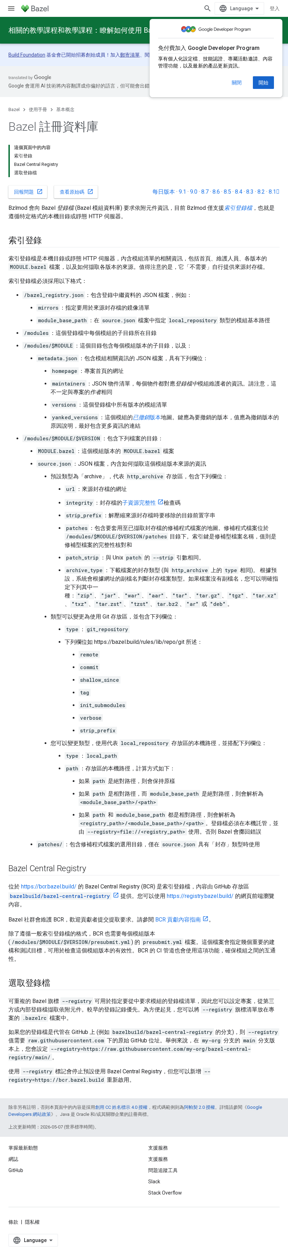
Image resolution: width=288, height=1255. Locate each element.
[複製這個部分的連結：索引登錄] (49, 241)
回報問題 (28, 191)
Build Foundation (26, 55)
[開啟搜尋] (207, 8)
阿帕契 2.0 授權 (199, 1107)
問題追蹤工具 (163, 1170)
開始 (263, 82)
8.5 (227, 191)
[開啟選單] (11, 8)
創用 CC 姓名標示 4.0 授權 (121, 1107)
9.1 (182, 191)
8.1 (274, 191)
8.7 (205, 191)
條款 (13, 1222)
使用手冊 (38, 109)
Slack (154, 1181)
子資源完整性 (139, 502)
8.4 (238, 191)
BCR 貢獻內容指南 (178, 919)
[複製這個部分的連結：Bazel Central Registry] (93, 869)
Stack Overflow (165, 1193)
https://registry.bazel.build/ (200, 896)
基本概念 (65, 109)
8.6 (216, 191)
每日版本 (163, 191)
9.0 (193, 191)
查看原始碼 (76, 191)
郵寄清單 (130, 55)
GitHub (15, 1170)
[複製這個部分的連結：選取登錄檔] (57, 983)
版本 (147, 417)
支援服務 (158, 1159)
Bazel (14, 109)
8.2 (261, 191)
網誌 (13, 1159)
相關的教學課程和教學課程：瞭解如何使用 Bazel (84, 30)
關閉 (237, 82)
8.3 (250, 191)
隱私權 (32, 1222)
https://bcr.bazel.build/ (49, 886)
